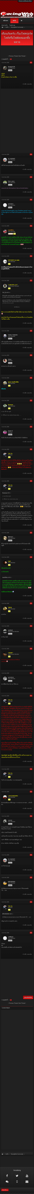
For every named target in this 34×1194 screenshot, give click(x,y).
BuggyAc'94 (11, 66)
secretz (10, 820)
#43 (31, 449)
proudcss (10, 203)
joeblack (10, 630)
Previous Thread (13, 56)
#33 (31, 177)
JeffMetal (10, 937)
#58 (31, 932)
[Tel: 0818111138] (17, 1181)
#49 (31, 648)
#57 (31, 901)
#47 (31, 603)
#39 (31, 355)
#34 (31, 199)
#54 (31, 816)
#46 (31, 557)
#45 (31, 532)
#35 (31, 225)
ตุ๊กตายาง (10, 536)
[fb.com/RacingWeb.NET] (7, 1175)
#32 (31, 154)
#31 (31, 62)
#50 (31, 673)
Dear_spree (11, 181)
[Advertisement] (17, 107)
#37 (31, 280)
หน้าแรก (5, 20)
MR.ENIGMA (11, 881)
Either (9, 359)
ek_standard (11, 158)
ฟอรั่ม (14, 20)
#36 (31, 256)
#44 (31, 481)
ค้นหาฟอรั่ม (5, 25)
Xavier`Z (10, 431)
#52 (31, 769)
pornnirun (11, 677)
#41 (31, 400)
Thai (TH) (4, 1189)
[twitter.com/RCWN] (17, 1175)
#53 (31, 791)
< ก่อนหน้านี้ (4, 59)
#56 (31, 877)
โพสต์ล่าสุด (12, 25)
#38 (31, 330)
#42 (31, 426)
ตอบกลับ (29, 84)
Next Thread (22, 56)
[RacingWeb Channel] (27, 1175)
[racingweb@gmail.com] (27, 1181)
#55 (31, 854)
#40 (31, 377)
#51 (31, 695)
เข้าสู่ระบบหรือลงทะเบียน (25, 1)
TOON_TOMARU (13, 335)
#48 (31, 626)
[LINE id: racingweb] (7, 1181)
